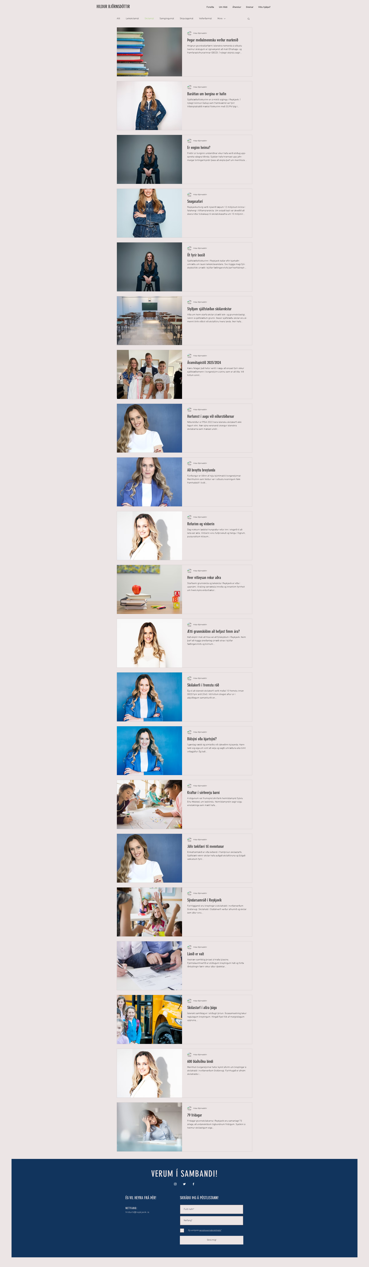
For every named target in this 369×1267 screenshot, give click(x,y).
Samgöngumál (167, 18)
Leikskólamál (132, 18)
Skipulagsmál (186, 18)
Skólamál (149, 18)
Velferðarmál (205, 18)
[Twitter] (184, 1184)
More (220, 18)
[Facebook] (193, 1184)
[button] (248, 18)
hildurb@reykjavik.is (137, 1212)
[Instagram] (175, 1184)
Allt (118, 18)
